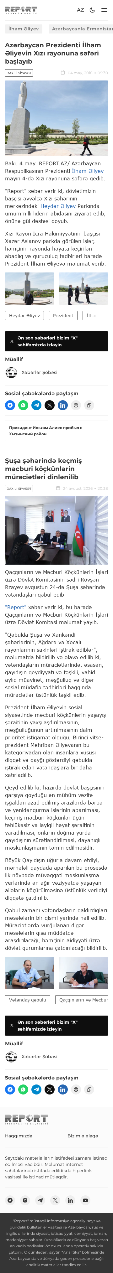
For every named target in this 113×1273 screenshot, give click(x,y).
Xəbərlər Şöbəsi (39, 372)
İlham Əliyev (23, 29)
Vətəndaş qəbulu (27, 999)
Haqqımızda (18, 1136)
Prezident (63, 315)
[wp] (23, 405)
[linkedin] (63, 405)
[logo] (21, 10)
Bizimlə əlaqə (82, 1136)
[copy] (89, 405)
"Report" (15, 607)
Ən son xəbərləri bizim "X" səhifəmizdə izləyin (48, 341)
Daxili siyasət (19, 73)
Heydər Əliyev (58, 206)
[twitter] (50, 405)
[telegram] (36, 405)
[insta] (25, 1200)
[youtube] (85, 1200)
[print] (76, 405)
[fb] (10, 405)
